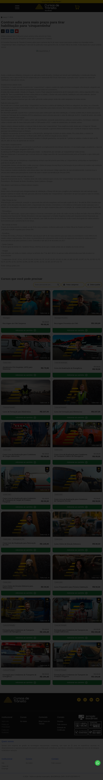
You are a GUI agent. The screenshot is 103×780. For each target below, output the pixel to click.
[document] (51, 390)
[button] (81, 393)
